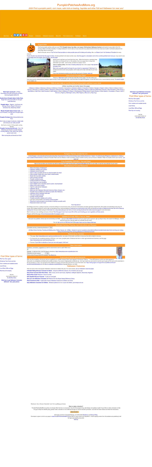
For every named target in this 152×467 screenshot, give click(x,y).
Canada (40, 156)
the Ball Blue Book (11, 278)
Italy (75, 156)
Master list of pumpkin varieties (38, 176)
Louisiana (41, 89)
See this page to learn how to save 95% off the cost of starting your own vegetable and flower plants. (79, 212)
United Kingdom (33, 156)
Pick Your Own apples (5, 259)
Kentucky (35, 89)
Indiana (116, 88)
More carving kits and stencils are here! (12, 135)
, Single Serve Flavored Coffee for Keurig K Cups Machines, (11, 99)
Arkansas (42, 88)
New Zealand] (58, 156)
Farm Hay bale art (76, 204)
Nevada (104, 89)
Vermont (57, 92)
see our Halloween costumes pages (85, 268)
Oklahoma (65, 91)
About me (53, 255)
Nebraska (98, 89)
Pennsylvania (78, 91)
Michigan (67, 89)
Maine (47, 89)
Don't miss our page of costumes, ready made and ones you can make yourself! (11, 121)
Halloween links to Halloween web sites (40, 193)
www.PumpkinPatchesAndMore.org (61, 416)
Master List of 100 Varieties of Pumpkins (106, 52)
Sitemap (76, 419)
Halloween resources (48, 36)
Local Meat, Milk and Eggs (6, 268)
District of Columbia (83, 88)
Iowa (120, 88)
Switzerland (115, 156)
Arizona (49, 88)
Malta (83, 156)
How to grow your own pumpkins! (38, 182)
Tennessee (111, 91)
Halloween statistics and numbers (38, 169)
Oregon (71, 91)
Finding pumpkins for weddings (38, 180)
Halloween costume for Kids (39, 274)
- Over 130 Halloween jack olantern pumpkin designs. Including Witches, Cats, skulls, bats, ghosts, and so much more (11, 130)
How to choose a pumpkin (36, 177)
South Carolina (95, 91)
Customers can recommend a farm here (80, 208)
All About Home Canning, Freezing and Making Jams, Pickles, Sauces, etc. (48, 230)
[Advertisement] (76, 22)
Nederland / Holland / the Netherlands (94, 156)
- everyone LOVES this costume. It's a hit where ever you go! (55, 270)
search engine (120, 79)
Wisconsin (87, 92)
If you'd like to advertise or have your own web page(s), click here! (51, 242)
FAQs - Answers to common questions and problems (81, 230)
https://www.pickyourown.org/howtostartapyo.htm (42, 240)
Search (84, 36)
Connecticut (68, 88)
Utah (122, 91)
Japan (79, 156)
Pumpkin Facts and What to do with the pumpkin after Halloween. (46, 191)
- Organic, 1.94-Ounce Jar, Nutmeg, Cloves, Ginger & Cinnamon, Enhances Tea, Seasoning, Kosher (12, 106)
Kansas (29, 89)
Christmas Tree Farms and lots (8, 261)
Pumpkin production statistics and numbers (41, 198)
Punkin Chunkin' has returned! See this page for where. (41, 56)
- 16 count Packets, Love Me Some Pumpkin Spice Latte (11, 112)
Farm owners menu (68, 36)
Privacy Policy (94, 415)
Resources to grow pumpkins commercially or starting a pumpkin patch (48, 201)
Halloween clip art (34, 188)
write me (90, 73)
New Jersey (120, 89)
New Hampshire (112, 89)
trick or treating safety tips (74, 64)
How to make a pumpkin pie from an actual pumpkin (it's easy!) (46, 172)
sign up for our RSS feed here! (65, 222)
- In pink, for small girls (41, 276)
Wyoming (93, 92)
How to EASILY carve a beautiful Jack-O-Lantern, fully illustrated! (46, 184)
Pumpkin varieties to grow (36, 179)
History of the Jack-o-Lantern (37, 185)
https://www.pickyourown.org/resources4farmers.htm (49, 236)
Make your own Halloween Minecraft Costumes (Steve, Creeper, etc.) (47, 190)
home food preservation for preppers (51, 214)
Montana (93, 89)
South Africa (66, 156)
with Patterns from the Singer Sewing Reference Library (50, 278)
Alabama (32, 88)
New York (37, 91)
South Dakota (103, 91)
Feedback (77, 36)
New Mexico (31, 91)
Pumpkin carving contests (36, 196)
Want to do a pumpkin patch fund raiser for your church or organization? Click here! (74, 68)
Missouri (87, 89)
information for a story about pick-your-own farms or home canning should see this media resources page (73, 210)
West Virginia (80, 92)
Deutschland (46, 156)
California (54, 88)
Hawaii (101, 88)
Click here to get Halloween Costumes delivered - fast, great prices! (11, 280)
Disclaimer (85, 415)
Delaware (74, 88)
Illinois (111, 88)
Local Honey (3, 266)
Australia (52, 156)
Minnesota (74, 89)
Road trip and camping (5, 270)
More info (58, 36)
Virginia (63, 92)
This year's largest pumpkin (37, 195)
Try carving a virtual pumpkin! (50, 199)
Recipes (31, 36)
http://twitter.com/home (72, 218)
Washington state (70, 92)
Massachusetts (60, 89)
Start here (6, 36)
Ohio (60, 91)
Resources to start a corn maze (38, 203)
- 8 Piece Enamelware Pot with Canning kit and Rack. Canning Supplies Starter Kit (12, 93)
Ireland (72, 156)
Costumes (38, 36)
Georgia (97, 88)
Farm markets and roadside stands (9, 263)
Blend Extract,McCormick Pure (11, 117)
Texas (117, 91)
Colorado (60, 88)
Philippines (108, 156)
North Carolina (45, 91)
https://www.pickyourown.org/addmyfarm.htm (66, 251)
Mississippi (81, 89)
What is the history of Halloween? (38, 168)
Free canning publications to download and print (82, 231)
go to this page (82, 163)
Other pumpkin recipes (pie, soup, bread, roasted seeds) (44, 174)
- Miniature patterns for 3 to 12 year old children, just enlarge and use (55, 282)
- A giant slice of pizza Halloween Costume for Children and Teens (50, 280)
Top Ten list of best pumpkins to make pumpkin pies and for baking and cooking (71, 52)
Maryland (52, 89)
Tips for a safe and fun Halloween (38, 187)
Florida (91, 88)
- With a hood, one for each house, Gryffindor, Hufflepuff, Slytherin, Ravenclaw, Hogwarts (60, 272)
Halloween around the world (37, 171)
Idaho (106, 88)
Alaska (37, 88)
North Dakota (54, 91)
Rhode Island (86, 91)
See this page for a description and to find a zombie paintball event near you (96, 56)
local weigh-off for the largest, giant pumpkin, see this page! (43, 57)
